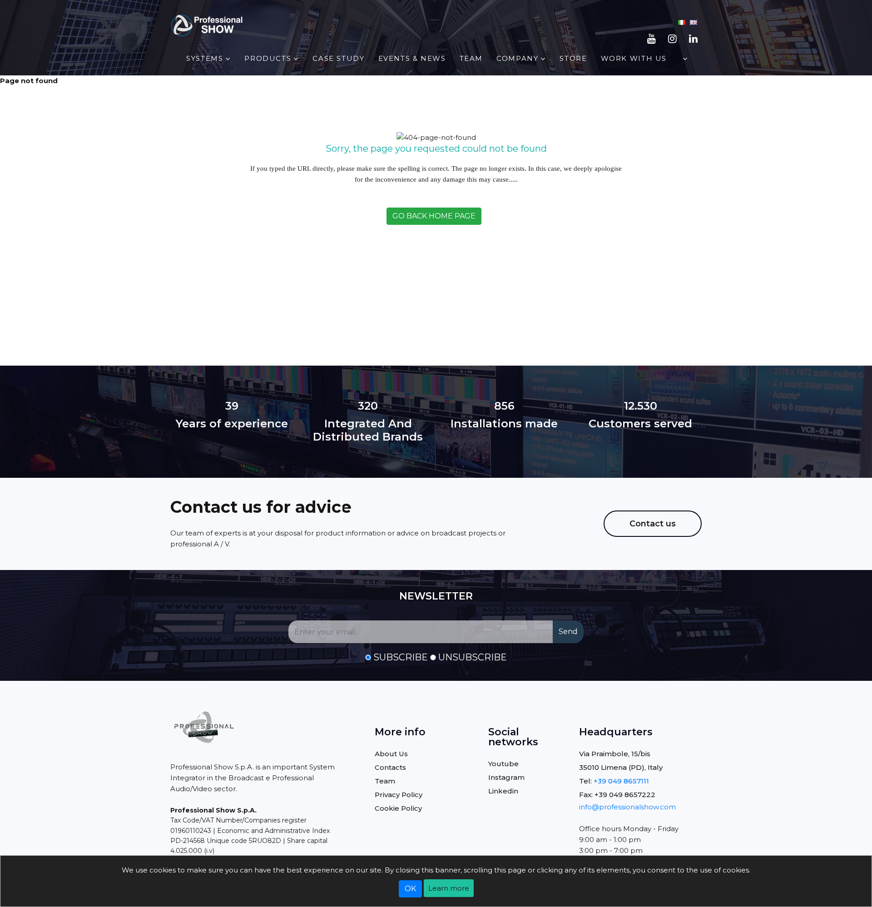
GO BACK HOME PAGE (434, 216)
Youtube (503, 763)
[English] (693, 21)
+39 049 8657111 (621, 781)
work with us (634, 58)
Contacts (390, 767)
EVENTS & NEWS (412, 58)
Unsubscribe (472, 657)
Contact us (652, 524)
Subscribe (400, 657)
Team (471, 58)
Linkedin (503, 791)
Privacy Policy (398, 794)
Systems (204, 58)
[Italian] (681, 21)
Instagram (506, 777)
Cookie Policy (398, 808)
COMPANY (517, 58)
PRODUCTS (267, 58)
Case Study (338, 58)
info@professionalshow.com (627, 807)
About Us (391, 753)
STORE (573, 58)
